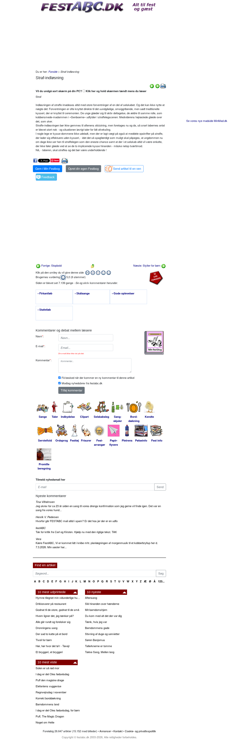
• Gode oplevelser (123, 293)
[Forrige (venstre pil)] (152, 86)
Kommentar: (44, 360)
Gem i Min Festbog (47, 168)
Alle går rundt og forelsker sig (53, 622)
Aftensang (91, 598)
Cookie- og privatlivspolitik (140, 731)
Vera (38, 539)
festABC (41, 528)
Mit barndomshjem (96, 610)
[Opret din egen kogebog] (154, 342)
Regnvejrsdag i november (51, 692)
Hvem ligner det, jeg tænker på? (55, 616)
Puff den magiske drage (50, 680)
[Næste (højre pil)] (157, 86)
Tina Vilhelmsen (45, 502)
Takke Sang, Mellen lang (99, 652)
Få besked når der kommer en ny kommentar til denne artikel (98, 378)
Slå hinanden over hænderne (102, 604)
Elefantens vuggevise (48, 686)
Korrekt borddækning (48, 698)
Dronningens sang (46, 628)
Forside (52, 71)
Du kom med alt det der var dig (103, 616)
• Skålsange (82, 293)
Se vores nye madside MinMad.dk (206, 121)
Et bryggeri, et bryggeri (49, 652)
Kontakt (117, 731)
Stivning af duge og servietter (102, 634)
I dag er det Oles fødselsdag (52, 674)
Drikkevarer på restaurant (51, 604)
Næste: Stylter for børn (147, 265)
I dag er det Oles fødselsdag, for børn (58, 710)
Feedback (47, 177)
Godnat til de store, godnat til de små (57, 610)
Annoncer (105, 731)
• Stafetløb (44, 310)
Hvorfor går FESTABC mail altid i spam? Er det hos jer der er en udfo (77, 521)
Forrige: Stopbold (51, 265)
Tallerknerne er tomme (98, 646)
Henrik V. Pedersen (47, 517)
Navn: (40, 336)
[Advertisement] (101, 40)
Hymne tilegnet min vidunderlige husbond (58, 598)
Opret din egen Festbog (83, 168)
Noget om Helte (45, 722)
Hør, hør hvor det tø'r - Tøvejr (53, 646)
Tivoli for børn (44, 640)
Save (56, 160)
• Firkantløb (45, 293)
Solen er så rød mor (47, 668)
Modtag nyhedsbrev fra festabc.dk (82, 383)
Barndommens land (47, 704)
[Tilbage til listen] (92, 265)
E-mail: (40, 346)
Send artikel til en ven (127, 168)
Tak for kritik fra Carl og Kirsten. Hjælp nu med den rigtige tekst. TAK (76, 532)
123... (161, 581)
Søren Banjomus (95, 640)
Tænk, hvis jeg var (96, 622)
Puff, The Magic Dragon (50, 716)
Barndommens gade (97, 628)
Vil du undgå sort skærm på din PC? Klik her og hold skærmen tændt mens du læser (91, 91)
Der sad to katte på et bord (51, 634)
